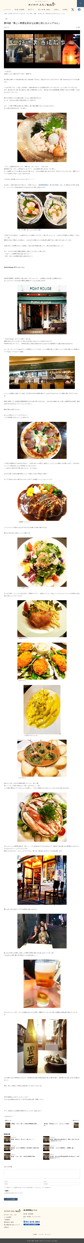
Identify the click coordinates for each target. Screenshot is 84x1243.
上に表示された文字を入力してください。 (14, 1193)
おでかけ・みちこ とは (10, 1214)
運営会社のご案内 (9, 1222)
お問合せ (6, 1227)
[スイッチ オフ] (80, 3)
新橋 (6, 18)
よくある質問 (7, 1217)
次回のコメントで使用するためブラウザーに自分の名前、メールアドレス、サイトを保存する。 (28, 1187)
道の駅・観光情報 (28, 1214)
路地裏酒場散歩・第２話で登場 (48, 185)
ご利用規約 (7, 1219)
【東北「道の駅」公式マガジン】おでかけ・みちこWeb (44, 1240)
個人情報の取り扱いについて (12, 1224)
